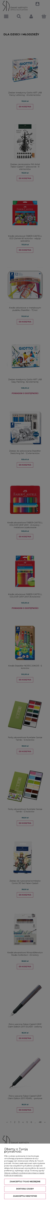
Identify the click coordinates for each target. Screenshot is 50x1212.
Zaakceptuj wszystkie (25, 1196)
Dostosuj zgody (25, 1189)
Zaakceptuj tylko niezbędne (25, 1181)
